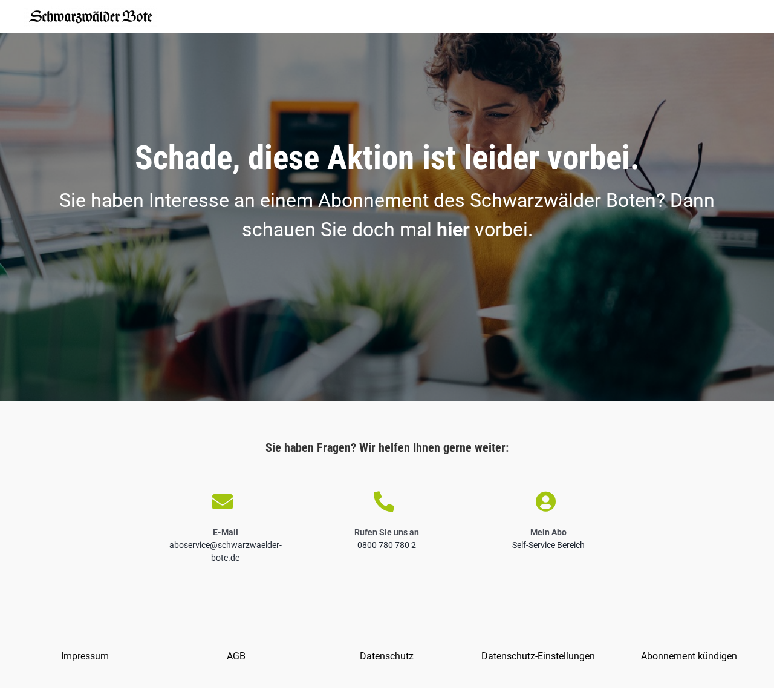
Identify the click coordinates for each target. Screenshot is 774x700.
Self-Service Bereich (548, 545)
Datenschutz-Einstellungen (538, 656)
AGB (236, 656)
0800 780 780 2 (386, 545)
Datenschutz (387, 656)
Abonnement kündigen (689, 656)
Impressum (85, 656)
